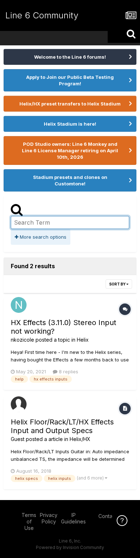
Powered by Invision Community (70, 547)
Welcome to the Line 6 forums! (70, 57)
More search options (42, 237)
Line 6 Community (41, 15)
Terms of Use (29, 521)
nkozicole (22, 340)
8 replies (67, 371)
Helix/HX (80, 439)
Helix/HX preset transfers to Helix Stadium (70, 104)
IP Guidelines (73, 518)
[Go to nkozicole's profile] (19, 305)
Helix (83, 340)
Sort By (117, 284)
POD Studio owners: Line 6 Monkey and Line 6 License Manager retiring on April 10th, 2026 (70, 150)
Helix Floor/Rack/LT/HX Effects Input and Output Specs (62, 426)
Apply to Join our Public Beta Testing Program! (70, 80)
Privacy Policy (48, 518)
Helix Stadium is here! (70, 124)
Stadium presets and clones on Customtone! (70, 180)
